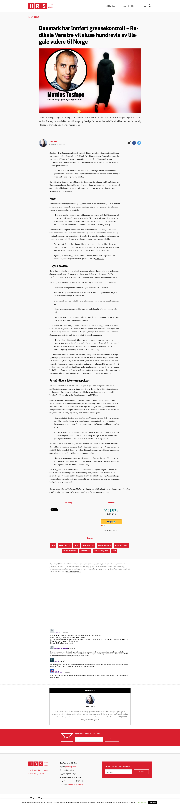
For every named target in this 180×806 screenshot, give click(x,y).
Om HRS (131, 6)
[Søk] (150, 5)
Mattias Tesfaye (121, 545)
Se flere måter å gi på (110, 530)
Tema (144, 6)
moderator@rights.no (73, 572)
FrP (77, 545)
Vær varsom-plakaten (75, 784)
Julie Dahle (53, 142)
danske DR (99, 258)
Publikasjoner (110, 6)
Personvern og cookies (36, 774)
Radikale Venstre (70, 551)
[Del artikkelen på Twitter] (139, 143)
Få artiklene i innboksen (88, 734)
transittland (86, 551)
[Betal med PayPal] (111, 521)
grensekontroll (89, 545)
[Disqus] (90, 601)
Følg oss (122, 6)
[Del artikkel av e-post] (129, 143)
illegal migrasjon (105, 545)
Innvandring (33, 17)
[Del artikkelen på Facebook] (134, 143)
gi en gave (117, 489)
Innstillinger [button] (142, 802)
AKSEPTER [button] (152, 802)
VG (76, 176)
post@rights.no (70, 767)
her (91, 492)
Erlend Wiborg (65, 545)
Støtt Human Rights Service (38, 770)
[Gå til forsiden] (38, 764)
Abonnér (112, 739)
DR (54, 545)
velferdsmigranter (101, 551)
